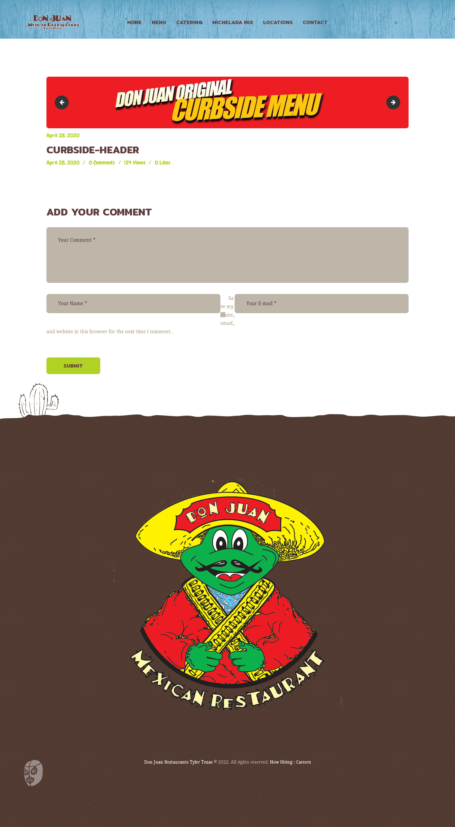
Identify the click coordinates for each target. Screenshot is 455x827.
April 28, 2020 (63, 135)
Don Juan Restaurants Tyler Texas (178, 762)
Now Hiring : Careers (290, 762)
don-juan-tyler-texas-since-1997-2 (63, 102)
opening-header (397, 102)
